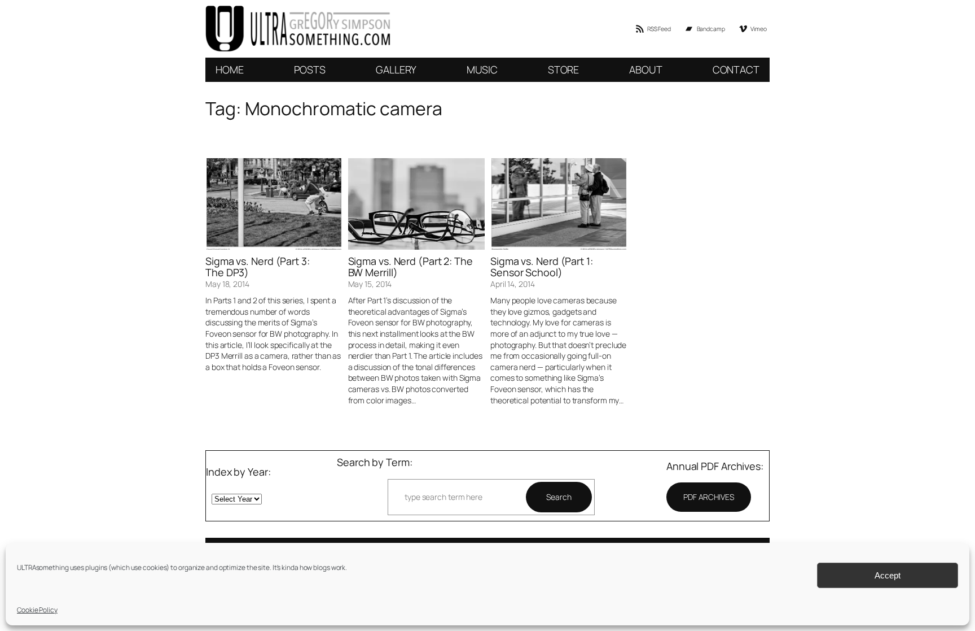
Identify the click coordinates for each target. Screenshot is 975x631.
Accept (888, 575)
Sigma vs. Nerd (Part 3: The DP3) (257, 266)
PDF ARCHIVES (708, 496)
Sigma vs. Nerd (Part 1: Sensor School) (541, 266)
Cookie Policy (37, 610)
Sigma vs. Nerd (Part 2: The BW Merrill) (410, 266)
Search (558, 496)
